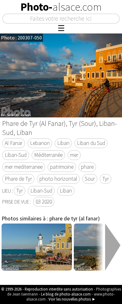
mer (74, 155)
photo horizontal (58, 178)
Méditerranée (48, 155)
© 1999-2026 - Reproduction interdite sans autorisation (47, 288)
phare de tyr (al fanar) (74, 218)
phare (87, 166)
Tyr (105, 178)
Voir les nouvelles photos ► (72, 298)
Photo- (61, 7)
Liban (63, 143)
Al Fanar (14, 143)
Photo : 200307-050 (21, 37)
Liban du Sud (91, 143)
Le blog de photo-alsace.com (66, 293)
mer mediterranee (24, 166)
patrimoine (62, 166)
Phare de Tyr (18, 178)
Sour (90, 178)
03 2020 (44, 201)
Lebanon (40, 143)
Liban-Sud (16, 155)
